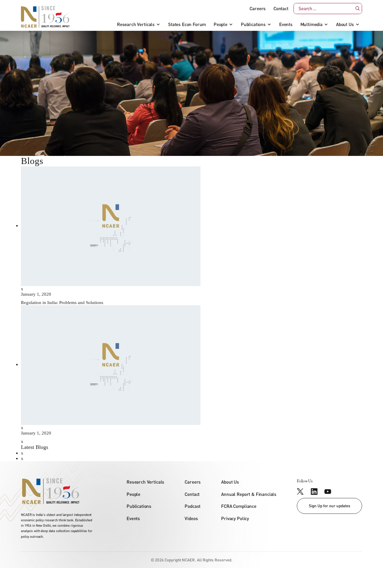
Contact (280, 8)
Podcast (192, 506)
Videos (191, 518)
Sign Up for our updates (329, 505)
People (220, 24)
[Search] (357, 8)
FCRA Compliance (238, 506)
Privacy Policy (235, 518)
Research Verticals (136, 24)
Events (286, 24)
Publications (253, 24)
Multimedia (311, 24)
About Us (345, 24)
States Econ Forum (187, 24)
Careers (258, 8)
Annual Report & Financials (248, 494)
